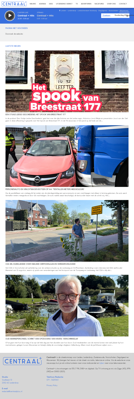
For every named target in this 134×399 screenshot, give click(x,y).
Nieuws (33, 4)
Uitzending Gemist (64, 4)
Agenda (42, 4)
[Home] (14, 4)
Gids (51, 4)
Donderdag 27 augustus (124, 15)
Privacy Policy (52, 386)
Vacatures (99, 4)
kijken (102, 363)
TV (77, 4)
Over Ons (111, 4)
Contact (123, 4)
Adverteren (86, 4)
